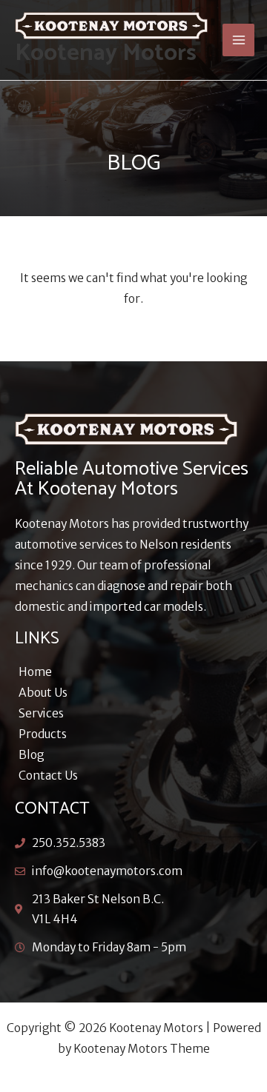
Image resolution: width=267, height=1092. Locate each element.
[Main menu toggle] (238, 40)
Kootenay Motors (106, 53)
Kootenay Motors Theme (141, 1049)
